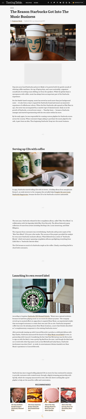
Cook (12, 7)
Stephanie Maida (17, 21)
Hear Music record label (56, 334)
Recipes (29, 3)
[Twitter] (51, 3)
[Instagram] (63, 3)
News (36, 3)
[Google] (66, 3)
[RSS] (69, 3)
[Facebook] (48, 3)
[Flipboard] (54, 3)
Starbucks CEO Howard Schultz (39, 316)
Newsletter (79, 2)
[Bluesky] (60, 3)
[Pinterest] (57, 3)
